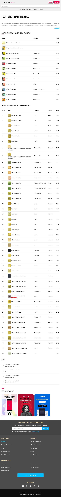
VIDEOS (35, 9)
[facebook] (23, 486)
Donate (51, 2)
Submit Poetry (5, 454)
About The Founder (35, 444)
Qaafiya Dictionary (6, 444)
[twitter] (26, 486)
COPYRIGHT (39, 492)
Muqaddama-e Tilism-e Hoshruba (14, 48)
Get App (56, 2)
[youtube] (30, 486)
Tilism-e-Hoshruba (11, 63)
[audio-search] (58, 6)
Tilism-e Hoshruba (10, 84)
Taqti (2, 448)
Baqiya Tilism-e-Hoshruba (12, 53)
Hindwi (3, 464)
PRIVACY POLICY (23, 492)
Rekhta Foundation (35, 441)
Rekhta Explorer (34, 454)
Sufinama (33, 464)
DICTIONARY (29, 9)
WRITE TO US (32, 475)
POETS (19, 9)
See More (56, 28)
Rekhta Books (5, 470)
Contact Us (33, 448)
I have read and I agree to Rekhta (26, 431)
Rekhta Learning (34, 467)
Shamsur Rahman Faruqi (10, 366)
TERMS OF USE (31, 492)
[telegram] (38, 486)
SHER (23, 9)
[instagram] (34, 486)
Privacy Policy (35, 431)
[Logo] (7, 2)
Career (32, 451)
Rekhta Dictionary (6, 467)
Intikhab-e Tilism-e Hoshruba (13, 42)
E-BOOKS (41, 9)
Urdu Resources (5, 451)
